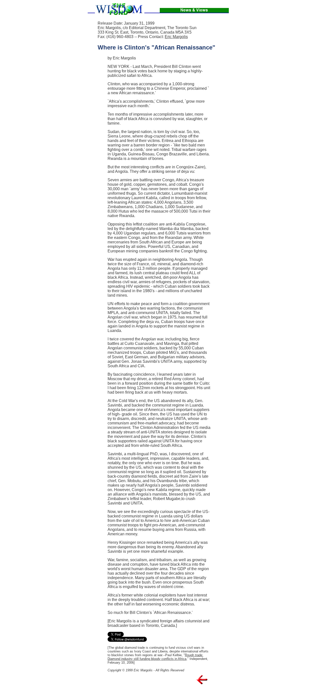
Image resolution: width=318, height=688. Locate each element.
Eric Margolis (176, 37)
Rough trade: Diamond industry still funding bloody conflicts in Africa (155, 657)
